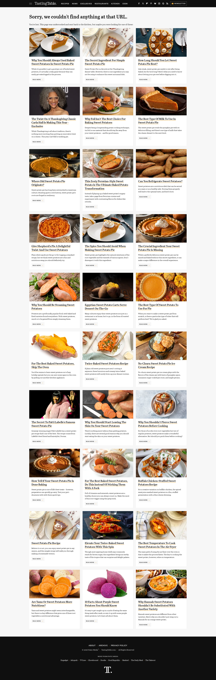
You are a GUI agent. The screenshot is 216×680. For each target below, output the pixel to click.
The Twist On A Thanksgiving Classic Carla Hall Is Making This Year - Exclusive (54, 122)
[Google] (163, 4)
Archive (103, 645)
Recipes (65, 3)
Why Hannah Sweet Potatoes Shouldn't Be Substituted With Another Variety (156, 605)
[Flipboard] (147, 4)
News (75, 3)
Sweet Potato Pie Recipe (46, 543)
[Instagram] (159, 4)
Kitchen (115, 3)
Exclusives (86, 3)
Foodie (103, 660)
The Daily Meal (137, 660)
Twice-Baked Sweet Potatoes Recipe (106, 363)
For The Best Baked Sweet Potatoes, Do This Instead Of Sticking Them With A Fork (106, 484)
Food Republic (114, 660)
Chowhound (93, 660)
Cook (125, 3)
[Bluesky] (155, 4)
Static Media (93, 649)
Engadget (64, 660)
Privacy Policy (119, 645)
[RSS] (167, 4)
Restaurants (101, 3)
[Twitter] (143, 4)
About (92, 645)
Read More (37, 79)
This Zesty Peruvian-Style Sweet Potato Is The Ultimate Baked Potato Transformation (106, 185)
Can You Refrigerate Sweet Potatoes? (160, 181)
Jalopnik (74, 660)
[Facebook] (139, 4)
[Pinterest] (151, 4)
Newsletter (180, 3)
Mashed (125, 660)
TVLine (83, 660)
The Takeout (150, 660)
